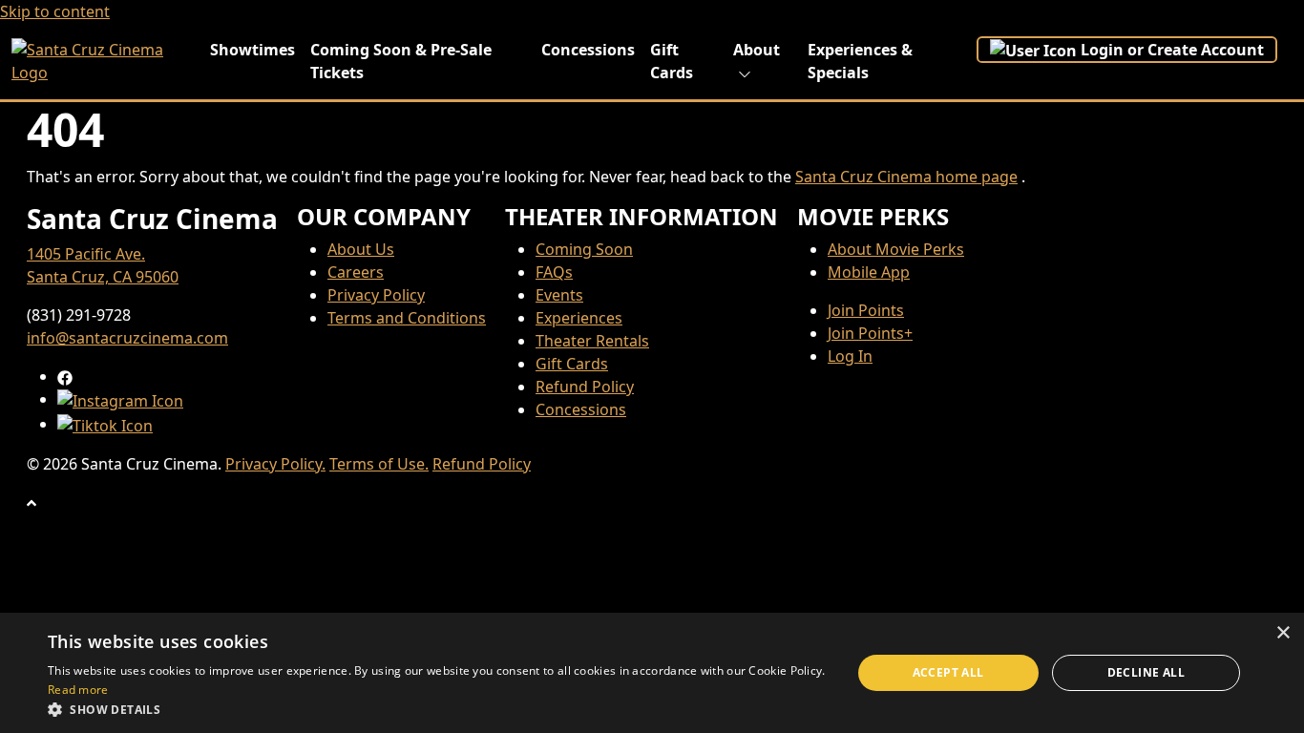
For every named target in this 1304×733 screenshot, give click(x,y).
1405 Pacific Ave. (86, 253)
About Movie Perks (896, 249)
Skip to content (55, 11)
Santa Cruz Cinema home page (906, 176)
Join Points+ (870, 333)
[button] (437, 709)
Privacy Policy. (275, 463)
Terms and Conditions (406, 317)
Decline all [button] (1146, 672)
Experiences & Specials (860, 61)
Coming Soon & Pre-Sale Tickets (401, 61)
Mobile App (869, 272)
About (756, 49)
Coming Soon (584, 249)
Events (559, 294)
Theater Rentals (592, 340)
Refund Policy (585, 386)
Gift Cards (671, 61)
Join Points (866, 310)
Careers (355, 272)
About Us (360, 249)
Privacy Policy (376, 294)
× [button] (1282, 633)
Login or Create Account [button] (1172, 49)
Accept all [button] (948, 672)
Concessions (588, 49)
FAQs (554, 272)
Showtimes (252, 49)
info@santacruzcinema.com (127, 337)
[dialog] (652, 673)
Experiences (579, 317)
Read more (78, 689)
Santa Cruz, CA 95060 (103, 276)
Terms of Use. (379, 463)
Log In (850, 356)
